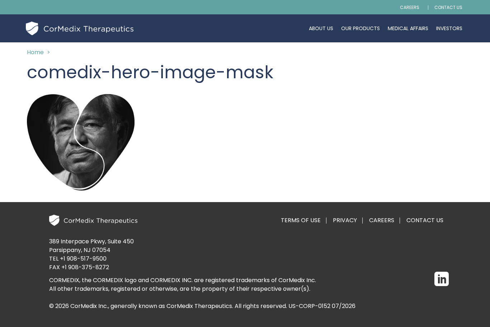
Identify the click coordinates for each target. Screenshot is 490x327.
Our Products (360, 28)
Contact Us (448, 7)
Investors (449, 28)
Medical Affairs (408, 28)
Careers (409, 7)
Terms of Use (301, 220)
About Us (321, 28)
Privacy (345, 220)
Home (35, 52)
